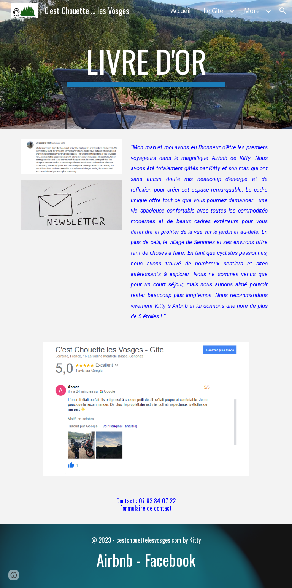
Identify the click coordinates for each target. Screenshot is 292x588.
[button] (283, 11)
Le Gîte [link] (213, 10)
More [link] (252, 10)
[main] (146, 65)
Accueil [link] (180, 10)
